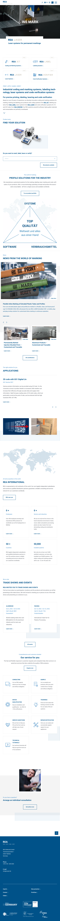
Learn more (6, 300)
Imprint (5, 873)
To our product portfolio (30, 177)
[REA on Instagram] (27, 863)
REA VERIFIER (18, 91)
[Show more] (4, 97)
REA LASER (31, 89)
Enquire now (30, 652)
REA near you (9, 481)
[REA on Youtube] (34, 863)
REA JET (46, 87)
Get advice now (30, 791)
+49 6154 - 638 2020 (8, 848)
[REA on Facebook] (10, 863)
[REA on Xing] (22, 863)
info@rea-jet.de (7, 855)
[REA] (8, 2)
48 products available (48, 149)
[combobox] (30, 143)
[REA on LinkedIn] (4, 863)
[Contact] (56, 817)
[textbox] (28, 143)
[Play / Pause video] (58, 37)
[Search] (49, 2)
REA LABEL (12, 89)
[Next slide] (7, 306)
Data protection (35, 873)
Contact (5, 876)
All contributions (30, 342)
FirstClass (34, 876)
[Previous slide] (3, 306)
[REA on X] (16, 863)
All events (30, 628)
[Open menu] (56, 2)
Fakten (5, 880)
